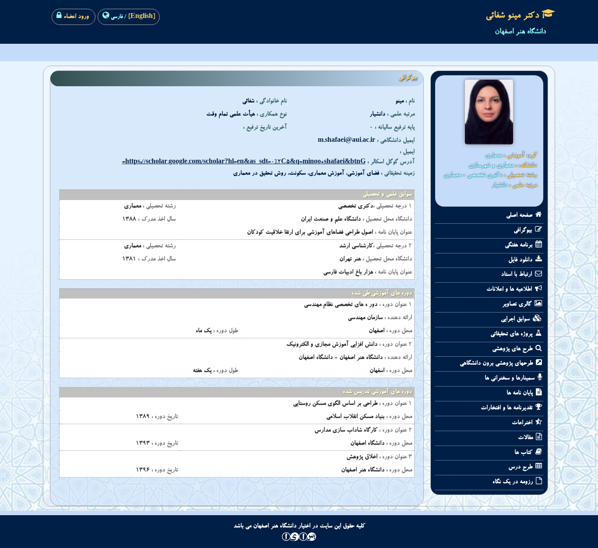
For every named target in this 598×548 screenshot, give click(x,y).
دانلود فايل (521, 260)
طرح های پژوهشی (513, 349)
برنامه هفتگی (519, 245)
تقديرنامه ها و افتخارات (507, 408)
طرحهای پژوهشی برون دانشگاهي (497, 363)
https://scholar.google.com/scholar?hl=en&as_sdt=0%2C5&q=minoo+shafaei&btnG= (244, 162)
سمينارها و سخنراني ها (510, 378)
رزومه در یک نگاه (513, 482)
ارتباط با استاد (517, 274)
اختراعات (523, 423)
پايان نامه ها (521, 393)
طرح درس (521, 467)
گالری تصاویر (517, 304)
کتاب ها (524, 453)
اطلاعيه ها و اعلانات (510, 289)
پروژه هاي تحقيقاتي (512, 334)
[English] (141, 17)
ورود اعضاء (75, 17)
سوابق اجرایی (516, 319)
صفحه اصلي (520, 215)
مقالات (526, 438)
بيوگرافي (524, 230)
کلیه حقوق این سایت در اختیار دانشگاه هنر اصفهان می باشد (299, 526)
